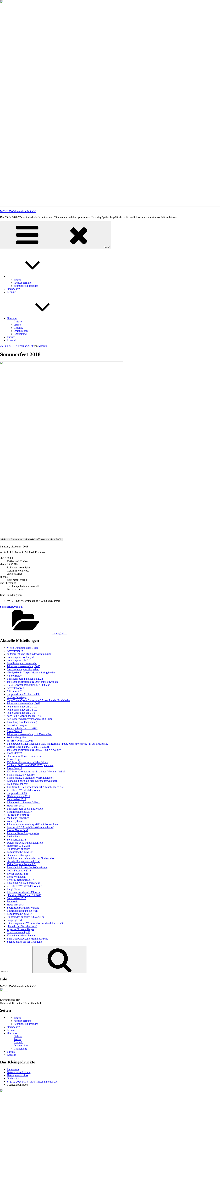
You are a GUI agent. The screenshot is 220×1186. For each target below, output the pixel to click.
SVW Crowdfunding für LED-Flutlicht (28, 684)
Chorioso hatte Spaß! (18, 932)
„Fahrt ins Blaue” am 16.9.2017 (24, 895)
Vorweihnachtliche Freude (21, 935)
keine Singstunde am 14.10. (22, 709)
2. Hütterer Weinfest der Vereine (24, 886)
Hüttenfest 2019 (15, 805)
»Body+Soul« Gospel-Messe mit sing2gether (31, 672)
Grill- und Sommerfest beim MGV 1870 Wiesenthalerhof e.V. (31, 539)
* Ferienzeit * (14, 675)
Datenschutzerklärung (19, 1072)
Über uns (12, 318)
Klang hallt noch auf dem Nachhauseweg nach (32, 780)
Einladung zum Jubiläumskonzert (25, 808)
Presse (17, 324)
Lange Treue (14, 889)
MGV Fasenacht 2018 (19, 870)
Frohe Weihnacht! (16, 876)
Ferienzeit (12, 901)
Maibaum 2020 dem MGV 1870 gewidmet (30, 765)
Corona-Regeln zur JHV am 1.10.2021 (28, 746)
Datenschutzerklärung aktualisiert (25, 842)
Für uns (11, 337)
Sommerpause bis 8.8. (19, 660)
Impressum (13, 1069)
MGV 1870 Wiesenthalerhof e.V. (18, 211)
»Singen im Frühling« (19, 814)
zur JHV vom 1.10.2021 (20, 740)
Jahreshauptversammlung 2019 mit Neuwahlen (32, 824)
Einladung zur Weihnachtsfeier (23, 882)
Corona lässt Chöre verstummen (24, 756)
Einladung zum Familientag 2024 (25, 678)
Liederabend (13, 836)
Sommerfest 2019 (16, 799)
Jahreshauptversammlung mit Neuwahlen (29, 734)
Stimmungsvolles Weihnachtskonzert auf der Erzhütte (36, 923)
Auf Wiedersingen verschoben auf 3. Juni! (30, 718)
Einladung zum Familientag (22, 722)
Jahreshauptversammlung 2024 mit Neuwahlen (32, 681)
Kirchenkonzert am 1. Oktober (23, 892)
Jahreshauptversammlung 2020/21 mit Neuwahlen (34, 749)
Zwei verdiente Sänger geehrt (23, 833)
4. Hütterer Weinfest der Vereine (24, 790)
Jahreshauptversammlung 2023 (23, 703)
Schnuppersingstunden (26, 285)
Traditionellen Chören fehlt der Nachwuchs (30, 858)
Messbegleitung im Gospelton (23, 669)
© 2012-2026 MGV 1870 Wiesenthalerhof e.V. (32, 1081)
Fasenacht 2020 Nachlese (21, 774)
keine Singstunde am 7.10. (21, 712)
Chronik (18, 327)
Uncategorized (59, 633)
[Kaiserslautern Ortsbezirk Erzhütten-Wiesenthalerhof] (4, 990)
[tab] (110, 539)
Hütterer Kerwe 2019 (18, 796)
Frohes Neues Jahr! (17, 830)
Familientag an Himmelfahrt (22, 663)
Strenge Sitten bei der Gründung (24, 941)
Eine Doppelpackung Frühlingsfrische (27, 938)
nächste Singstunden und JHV (23, 861)
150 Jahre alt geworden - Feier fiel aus (27, 762)
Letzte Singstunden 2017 (20, 879)
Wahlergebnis (14, 821)
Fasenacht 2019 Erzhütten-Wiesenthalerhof (30, 827)
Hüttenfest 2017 (15, 904)
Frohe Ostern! (14, 731)
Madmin (42, 345)
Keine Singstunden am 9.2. (21, 864)
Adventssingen (15, 650)
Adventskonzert (15, 688)
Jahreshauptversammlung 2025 (23, 666)
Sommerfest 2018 (16, 839)
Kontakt (11, 340)
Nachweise (13, 1078)
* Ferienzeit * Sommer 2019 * (23, 802)
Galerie (18, 321)
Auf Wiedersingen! (17, 725)
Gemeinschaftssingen (18, 855)
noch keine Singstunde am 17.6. (24, 715)
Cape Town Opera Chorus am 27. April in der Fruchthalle (38, 700)
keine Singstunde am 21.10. (22, 706)
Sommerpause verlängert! (21, 657)
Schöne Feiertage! (16, 697)
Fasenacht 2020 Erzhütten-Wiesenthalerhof (30, 777)
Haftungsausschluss (17, 1075)
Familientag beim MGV (20, 811)
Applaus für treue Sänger (20, 929)
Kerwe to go (13, 759)
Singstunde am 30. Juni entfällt (23, 694)
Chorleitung (20, 333)
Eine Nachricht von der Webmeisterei (27, 867)
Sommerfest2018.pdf (11, 606)
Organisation (21, 330)
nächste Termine (22, 282)
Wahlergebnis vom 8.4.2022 (22, 728)
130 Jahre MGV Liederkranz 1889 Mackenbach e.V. (35, 787)
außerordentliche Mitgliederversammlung (29, 653)
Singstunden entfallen (18, 848)
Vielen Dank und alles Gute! (22, 647)
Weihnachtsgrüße (16, 737)
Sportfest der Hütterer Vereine (23, 907)
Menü (107, 247)
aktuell (17, 279)
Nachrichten (13, 288)
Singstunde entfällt (17, 793)
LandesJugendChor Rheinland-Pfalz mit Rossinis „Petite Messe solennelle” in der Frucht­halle (57, 743)
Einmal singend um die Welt (22, 910)
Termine (11, 291)
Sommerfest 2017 (16, 898)
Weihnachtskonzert (17, 783)
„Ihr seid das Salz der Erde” (22, 926)
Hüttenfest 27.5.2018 (18, 845)
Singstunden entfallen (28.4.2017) (25, 916)
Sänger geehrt (14, 920)
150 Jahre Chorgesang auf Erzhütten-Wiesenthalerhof (36, 771)
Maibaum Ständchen (18, 817)
